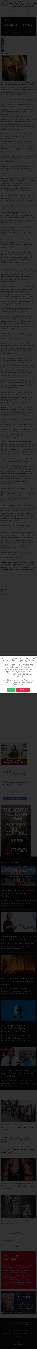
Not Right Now (23, 690)
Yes (11, 690)
